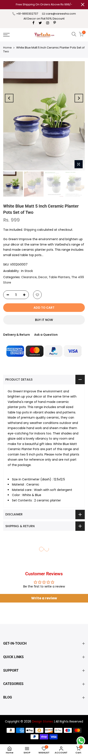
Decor (42, 277)
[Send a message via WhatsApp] (81, 741)
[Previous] (9, 98)
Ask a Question (46, 334)
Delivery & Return (16, 334)
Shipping (30, 230)
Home (7, 48)
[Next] (79, 98)
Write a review (44, 598)
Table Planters (59, 277)
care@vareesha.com (61, 14)
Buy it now (44, 320)
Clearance (29, 277)
